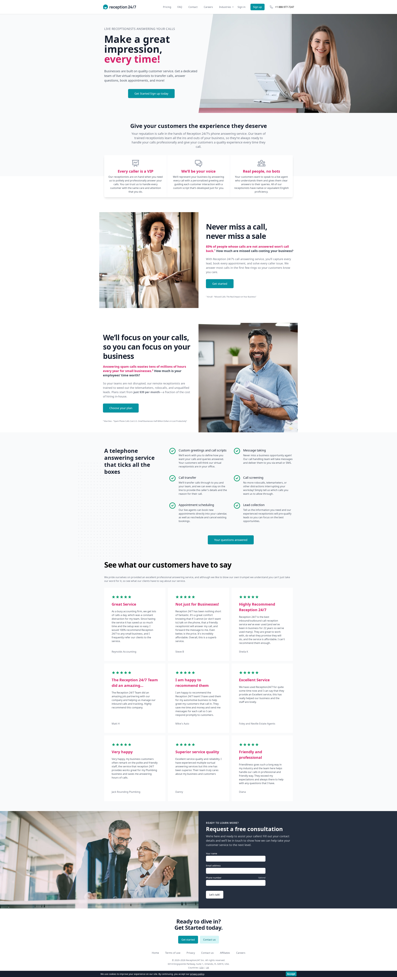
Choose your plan (120, 408)
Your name (211, 853)
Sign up (257, 7)
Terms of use (172, 953)
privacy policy (197, 974)
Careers (208, 7)
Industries (225, 7)
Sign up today (151, 93)
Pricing (167, 7)
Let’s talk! (214, 894)
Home (155, 953)
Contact (193, 7)
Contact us (209, 939)
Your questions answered (230, 540)
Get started (219, 284)
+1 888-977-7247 (284, 7)
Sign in (241, 7)
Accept (291, 974)
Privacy (191, 953)
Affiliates (225, 953)
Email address (213, 865)
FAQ (179, 7)
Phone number (213, 877)
